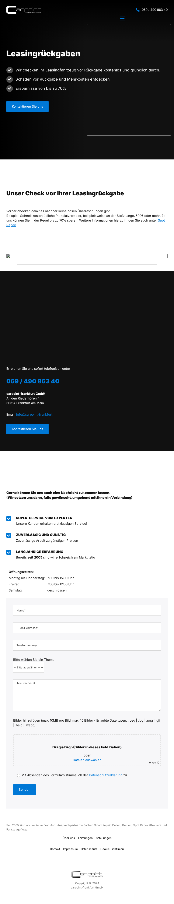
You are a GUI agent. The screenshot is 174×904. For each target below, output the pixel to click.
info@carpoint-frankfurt (34, 414)
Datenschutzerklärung (105, 775)
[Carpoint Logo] (23, 7)
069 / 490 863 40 (155, 10)
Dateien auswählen (87, 760)
